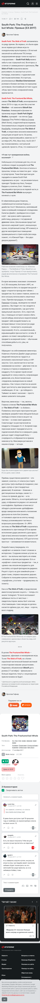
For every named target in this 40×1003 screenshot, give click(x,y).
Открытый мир (32, 745)
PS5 (19, 741)
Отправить (9, 890)
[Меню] (37, 3)
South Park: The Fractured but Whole (20, 735)
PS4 (16, 741)
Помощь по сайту (27, 968)
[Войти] (32, 3)
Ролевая (15, 745)
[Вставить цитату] (31, 886)
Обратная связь (27, 973)
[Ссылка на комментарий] (36, 805)
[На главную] (8, 3)
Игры (3, 975)
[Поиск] (28, 3)
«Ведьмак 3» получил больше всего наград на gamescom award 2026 (19, 931)
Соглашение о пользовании (26, 978)
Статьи (10, 12)
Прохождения (7, 968)
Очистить (21, 775)
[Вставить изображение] (27, 886)
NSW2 (14, 743)
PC (13, 741)
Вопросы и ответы (27, 955)
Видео (4, 964)
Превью (17, 12)
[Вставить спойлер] (35, 886)
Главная (4, 12)
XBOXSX (29, 741)
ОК (4, 999)
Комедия (15, 747)
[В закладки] (22, 19)
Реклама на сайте (27, 964)
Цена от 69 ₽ (8, 769)
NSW (34, 741)
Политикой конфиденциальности (13, 995)
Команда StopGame (28, 960)
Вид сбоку (31, 747)
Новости (5, 955)
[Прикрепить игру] (23, 886)
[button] (4, 828)
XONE (24, 741)
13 (33, 936)
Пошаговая (23, 745)
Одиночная (23, 747)
